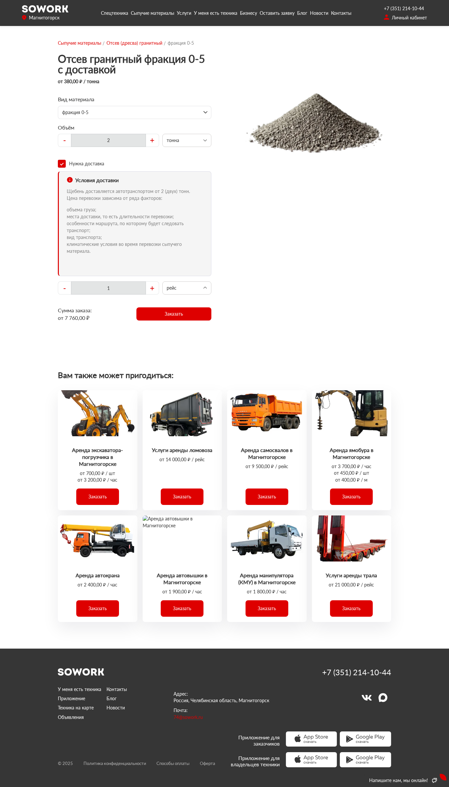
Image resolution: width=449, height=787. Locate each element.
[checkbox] (134, 164)
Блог (302, 13)
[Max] (383, 697)
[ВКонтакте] (366, 697)
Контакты (341, 13)
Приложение (71, 698)
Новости (319, 13)
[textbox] (108, 140)
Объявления (71, 717)
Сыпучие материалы (152, 13)
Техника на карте (76, 707)
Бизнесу (248, 13)
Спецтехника (114, 13)
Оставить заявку (277, 13)
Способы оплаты (172, 763)
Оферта (207, 763)
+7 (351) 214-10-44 (404, 8)
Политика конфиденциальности (114, 763)
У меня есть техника (215, 13)
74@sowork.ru (188, 717)
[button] (174, 314)
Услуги (184, 13)
